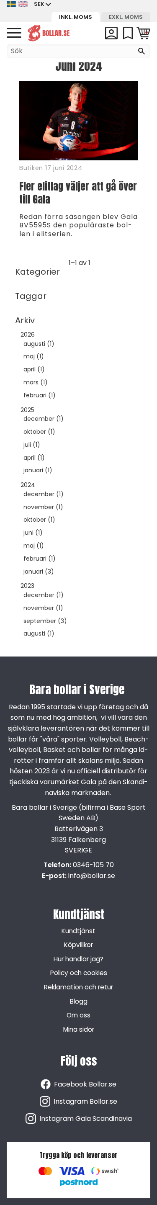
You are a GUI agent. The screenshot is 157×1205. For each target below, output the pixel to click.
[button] (14, 33)
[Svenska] (11, 4)
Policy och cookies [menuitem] (78, 972)
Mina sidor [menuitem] (78, 1029)
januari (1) (37, 470)
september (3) (45, 621)
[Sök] (141, 51)
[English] (23, 4)
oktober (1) (39, 431)
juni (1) (33, 532)
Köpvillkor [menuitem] (78, 944)
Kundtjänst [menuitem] (78, 931)
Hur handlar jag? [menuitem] (78, 959)
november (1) (43, 507)
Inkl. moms (75, 17)
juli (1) (31, 444)
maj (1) (33, 356)
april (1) (34, 369)
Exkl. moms (126, 17)
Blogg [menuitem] (79, 1001)
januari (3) (38, 571)
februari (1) (39, 395)
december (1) (43, 418)
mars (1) (35, 382)
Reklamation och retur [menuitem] (78, 987)
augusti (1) (38, 344)
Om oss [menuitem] (78, 1015)
